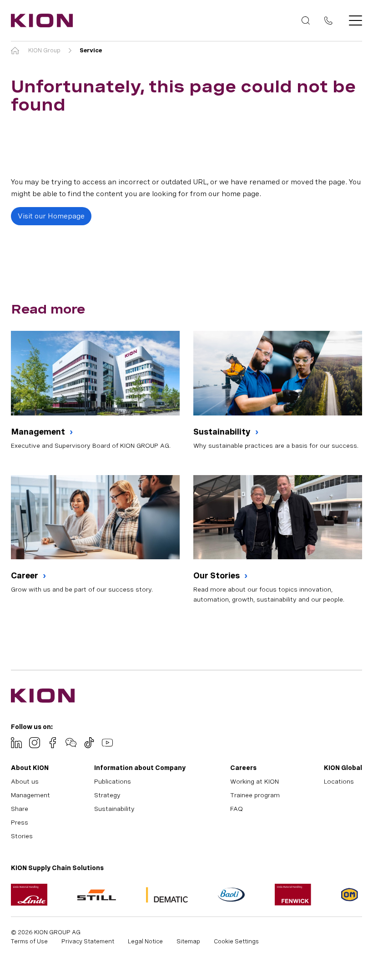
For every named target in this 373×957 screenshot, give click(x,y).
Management (39, 431)
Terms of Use (29, 941)
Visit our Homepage (51, 216)
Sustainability (222, 431)
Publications (112, 781)
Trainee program (255, 795)
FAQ (236, 808)
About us (25, 781)
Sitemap (188, 941)
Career (25, 575)
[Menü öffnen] (352, 20)
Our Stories (217, 575)
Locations (339, 781)
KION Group (44, 50)
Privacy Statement (87, 941)
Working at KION (254, 781)
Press (19, 822)
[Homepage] (39, 20)
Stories (22, 836)
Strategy (107, 795)
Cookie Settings (236, 941)
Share (19, 808)
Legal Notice (145, 941)
